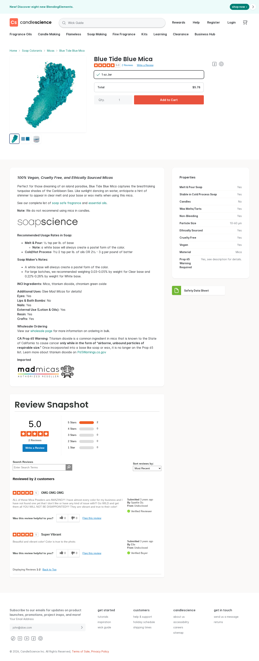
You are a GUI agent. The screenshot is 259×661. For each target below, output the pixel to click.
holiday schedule (144, 621)
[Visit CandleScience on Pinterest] (221, 64)
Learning (160, 34)
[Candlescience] (32, 22)
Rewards (178, 22)
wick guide (104, 627)
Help (196, 22)
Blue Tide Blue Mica (72, 50)
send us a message (226, 616)
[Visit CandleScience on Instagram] (19, 638)
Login (232, 22)
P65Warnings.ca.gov (91, 352)
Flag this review (91, 518)
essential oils (98, 203)
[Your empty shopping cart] (245, 22)
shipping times (142, 627)
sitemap (178, 632)
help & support (142, 616)
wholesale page (41, 331)
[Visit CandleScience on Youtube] (26, 638)
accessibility (181, 621)
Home (13, 50)
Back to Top (49, 569)
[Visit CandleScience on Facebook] (214, 64)
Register (213, 22)
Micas (50, 50)
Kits (144, 34)
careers (178, 627)
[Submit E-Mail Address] (82, 627)
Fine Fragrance (124, 34)
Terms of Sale (81, 651)
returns (218, 621)
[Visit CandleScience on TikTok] (13, 638)
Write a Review (145, 65)
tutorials (103, 616)
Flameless (73, 34)
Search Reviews (23, 462)
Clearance (181, 34)
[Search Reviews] (69, 467)
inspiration (104, 621)
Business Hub (205, 34)
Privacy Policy (100, 651)
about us (179, 616)
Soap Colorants (32, 50)
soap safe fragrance (66, 203)
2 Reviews (127, 65)
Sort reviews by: (143, 463)
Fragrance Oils (21, 34)
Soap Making (97, 34)
